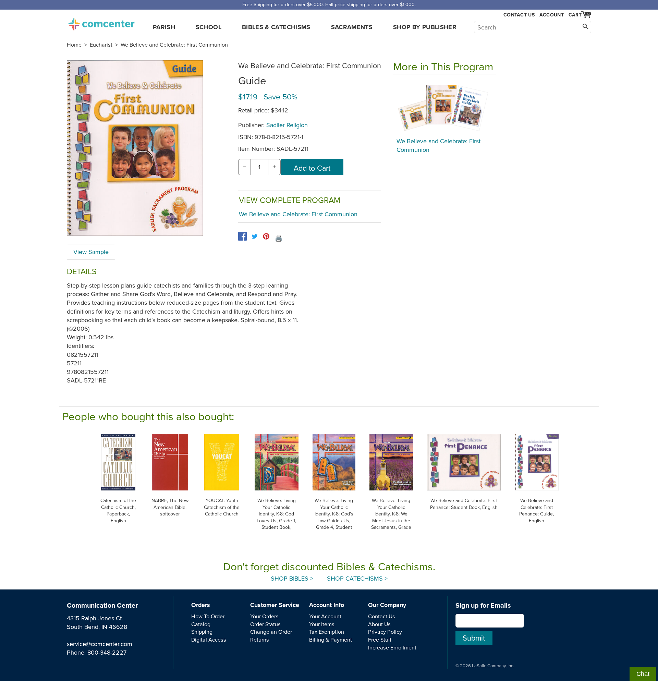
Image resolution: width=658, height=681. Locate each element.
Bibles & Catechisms (276, 27)
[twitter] (254, 236)
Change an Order (271, 631)
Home (74, 44)
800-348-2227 (106, 652)
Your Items (321, 624)
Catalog (200, 624)
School (208, 27)
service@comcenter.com (99, 644)
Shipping (201, 631)
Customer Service (274, 604)
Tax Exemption (326, 631)
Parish (164, 27)
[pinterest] (266, 236)
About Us (379, 624)
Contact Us (519, 15)
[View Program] (444, 107)
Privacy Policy (385, 631)
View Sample (91, 251)
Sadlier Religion (287, 125)
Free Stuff (379, 639)
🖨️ (278, 238)
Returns (259, 639)
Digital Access (208, 639)
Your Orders (264, 616)
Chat (642, 673)
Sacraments (352, 27)
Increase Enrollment (392, 647)
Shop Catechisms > (357, 578)
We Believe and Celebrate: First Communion (174, 44)
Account (551, 14)
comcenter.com (101, 22)
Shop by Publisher (424, 27)
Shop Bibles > (292, 578)
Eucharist (101, 44)
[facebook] (242, 236)
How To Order (207, 616)
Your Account (325, 616)
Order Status (265, 624)
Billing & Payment (330, 639)
